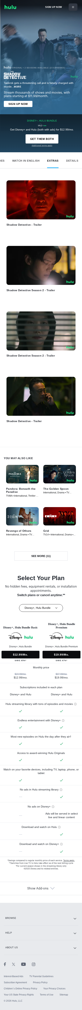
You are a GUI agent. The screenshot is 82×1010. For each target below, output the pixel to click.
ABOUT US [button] (11, 947)
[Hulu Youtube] (26, 964)
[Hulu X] (16, 964)
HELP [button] (8, 932)
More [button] (17, 86)
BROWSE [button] (10, 918)
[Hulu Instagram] (33, 964)
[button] (26, 160)
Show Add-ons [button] (37, 888)
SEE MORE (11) (41, 556)
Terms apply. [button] (69, 861)
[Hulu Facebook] (8, 964)
